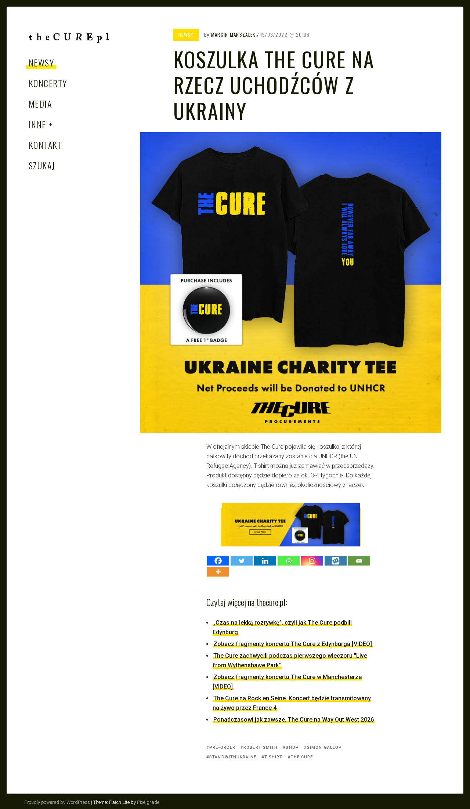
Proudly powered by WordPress (57, 802)
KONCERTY (48, 83)
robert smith (260, 747)
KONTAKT (45, 144)
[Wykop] (336, 561)
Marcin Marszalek (233, 34)
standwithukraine (232, 757)
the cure (302, 757)
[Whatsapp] (289, 561)
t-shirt (273, 757)
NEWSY (41, 62)
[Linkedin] (265, 561)
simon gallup (324, 747)
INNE (37, 124)
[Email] (359, 561)
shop (292, 747)
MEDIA (40, 103)
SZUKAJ (42, 165)
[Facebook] (218, 561)
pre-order (222, 747)
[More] (218, 572)
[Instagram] (312, 561)
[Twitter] (242, 561)
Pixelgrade (148, 802)
